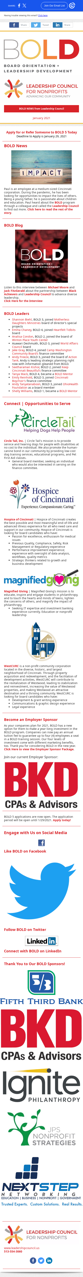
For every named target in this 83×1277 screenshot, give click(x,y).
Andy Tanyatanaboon (26, 384)
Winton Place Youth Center (30, 340)
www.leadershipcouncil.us (21, 1248)
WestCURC (11, 666)
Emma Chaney (21, 330)
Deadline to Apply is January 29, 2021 (42, 136)
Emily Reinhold (22, 377)
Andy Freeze (20, 357)
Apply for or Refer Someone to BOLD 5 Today (41, 132)
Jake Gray (18, 350)
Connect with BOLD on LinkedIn (32, 951)
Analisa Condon (22, 336)
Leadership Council (65, 206)
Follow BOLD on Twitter (25, 929)
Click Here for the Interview (23, 301)
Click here (43, 15)
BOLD (59, 202)
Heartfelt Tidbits (65, 330)
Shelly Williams (22, 391)
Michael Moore (58, 287)
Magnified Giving (16, 591)
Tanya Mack (20, 374)
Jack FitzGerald (14, 291)
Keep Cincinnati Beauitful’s (40, 368)
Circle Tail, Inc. (14, 441)
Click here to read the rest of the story (38, 211)
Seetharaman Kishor (25, 367)
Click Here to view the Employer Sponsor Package (39, 749)
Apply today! (62, 820)
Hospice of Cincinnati (18, 519)
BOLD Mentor (64, 374)
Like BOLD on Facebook (25, 851)
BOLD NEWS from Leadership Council (41, 108)
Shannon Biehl (22, 319)
